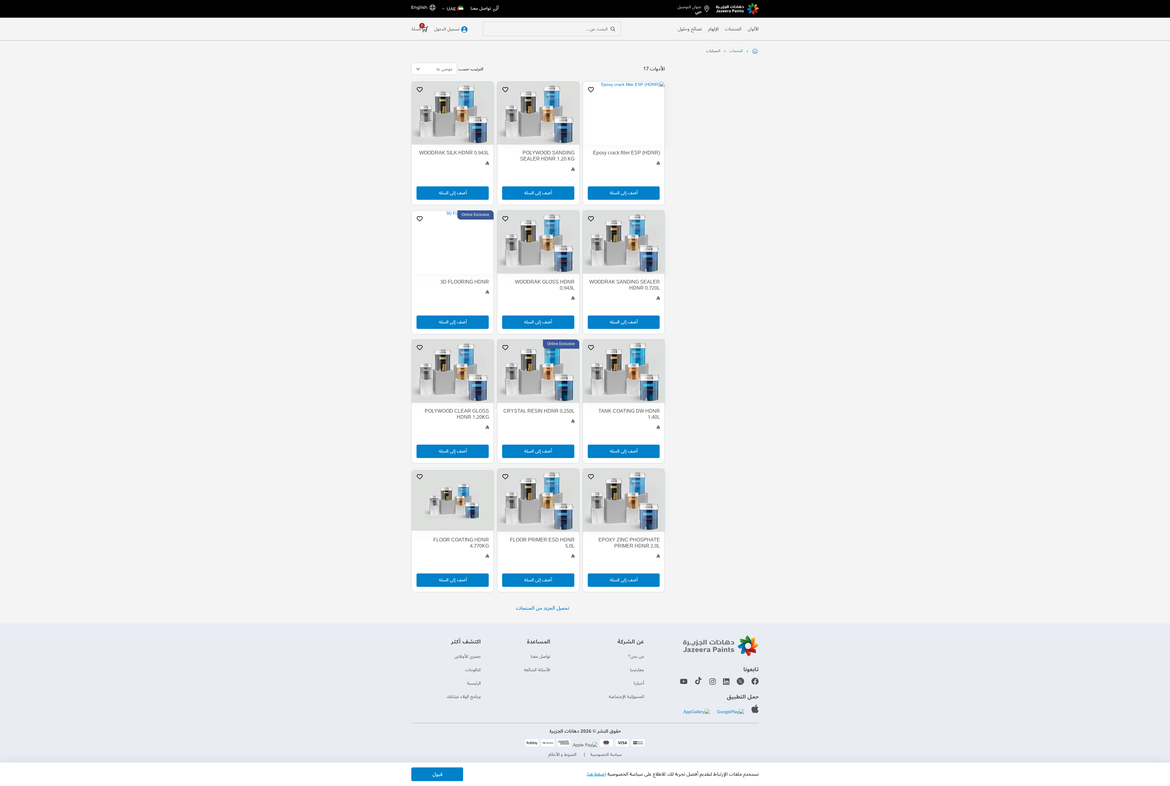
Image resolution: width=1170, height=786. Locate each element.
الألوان (753, 29)
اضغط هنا (596, 774)
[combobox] (552, 29)
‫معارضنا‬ (637, 669)
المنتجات (733, 29)
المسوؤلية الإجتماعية (626, 696)
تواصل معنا (481, 8)
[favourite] (591, 89)
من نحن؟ (636, 656)
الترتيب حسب (470, 69)
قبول (437, 774)
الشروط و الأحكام (562, 754)
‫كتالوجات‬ (473, 669)
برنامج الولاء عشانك (464, 696)
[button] (452, 8)
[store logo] (737, 9)
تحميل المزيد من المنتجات (542, 608)
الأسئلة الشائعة (537, 669)
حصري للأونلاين (467, 656)
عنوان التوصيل (689, 8)
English (419, 7)
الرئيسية (474, 683)
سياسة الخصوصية (606, 754)
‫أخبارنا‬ (639, 683)
